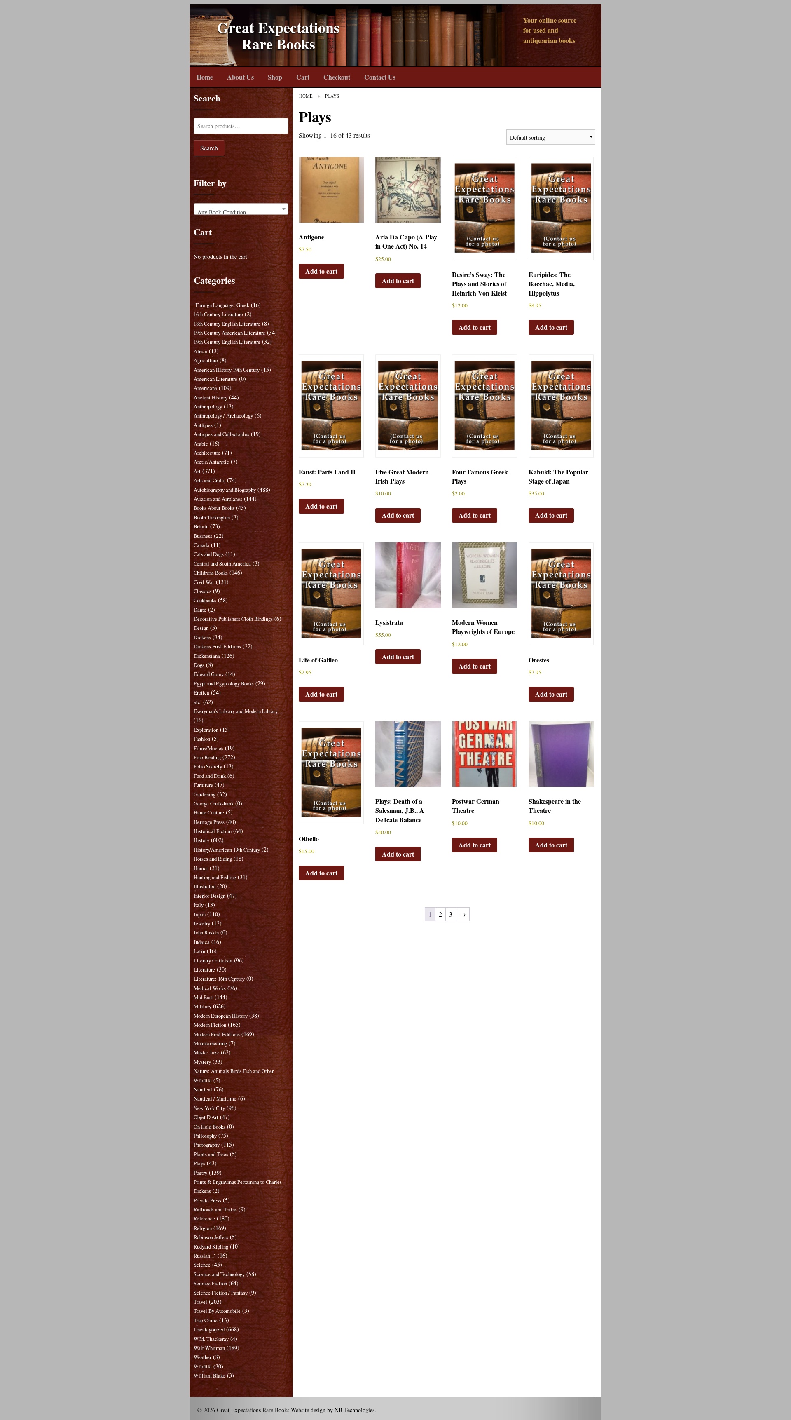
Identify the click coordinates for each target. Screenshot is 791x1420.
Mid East (203, 997)
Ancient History (210, 397)
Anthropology (208, 406)
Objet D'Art (206, 1117)
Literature (204, 969)
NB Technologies (354, 1410)
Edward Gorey (209, 674)
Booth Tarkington (212, 517)
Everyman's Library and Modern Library (236, 711)
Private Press (207, 1200)
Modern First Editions (217, 1034)
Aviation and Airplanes (218, 498)
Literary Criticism (213, 960)
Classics (202, 591)
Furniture (203, 785)
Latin (199, 951)
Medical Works (210, 988)
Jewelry (202, 923)
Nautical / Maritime (215, 1098)
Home (205, 77)
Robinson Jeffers (211, 1237)
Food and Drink (210, 775)
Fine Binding (207, 757)
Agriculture (206, 360)
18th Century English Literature (227, 323)
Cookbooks (205, 600)
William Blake (209, 1375)
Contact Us (380, 77)
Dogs (199, 665)
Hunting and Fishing (215, 877)
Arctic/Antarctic (211, 461)
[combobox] (241, 209)
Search (209, 147)
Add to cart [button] (321, 271)
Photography (207, 1144)
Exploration (206, 729)
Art (197, 471)
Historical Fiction (213, 831)
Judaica (202, 942)
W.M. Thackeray (211, 1339)
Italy (199, 904)
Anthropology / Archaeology (223, 415)
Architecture (207, 452)
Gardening (204, 794)
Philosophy (205, 1135)
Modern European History (221, 1015)
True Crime (206, 1320)
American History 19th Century (227, 369)
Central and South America (222, 563)
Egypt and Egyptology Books (224, 683)
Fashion (202, 738)
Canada (201, 545)
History (201, 840)
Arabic (201, 443)
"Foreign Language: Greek (221, 305)
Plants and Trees (211, 1154)
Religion (203, 1228)
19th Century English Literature (227, 341)
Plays (199, 1163)
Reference (204, 1218)
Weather (202, 1357)
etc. (197, 702)
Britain (201, 526)
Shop (275, 77)
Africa (200, 351)
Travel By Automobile (217, 1310)
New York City (209, 1108)
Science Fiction (210, 1283)
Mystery (202, 1062)
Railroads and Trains (215, 1209)
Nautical (203, 1089)
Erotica (201, 692)
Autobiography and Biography (225, 489)
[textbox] (241, 212)
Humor (201, 868)
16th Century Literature (218, 314)
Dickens (202, 637)
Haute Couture (209, 812)
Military (202, 1006)
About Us (240, 77)
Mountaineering (210, 1043)
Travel (200, 1301)
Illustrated (204, 886)
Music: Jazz (206, 1052)
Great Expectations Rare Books (278, 35)
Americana (205, 388)
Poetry (200, 1172)
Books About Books (214, 508)
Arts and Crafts (209, 480)
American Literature (215, 379)
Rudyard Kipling (211, 1246)
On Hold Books (209, 1126)
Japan (200, 914)
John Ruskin (206, 932)
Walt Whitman (209, 1348)
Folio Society (208, 766)
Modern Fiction (210, 1024)
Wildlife (203, 1366)
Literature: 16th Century (219, 978)
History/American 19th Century (227, 849)
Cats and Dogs (209, 554)
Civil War (204, 582)
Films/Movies (208, 748)
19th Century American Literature (229, 332)
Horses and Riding (213, 858)
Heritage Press (209, 822)
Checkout (336, 77)
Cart (302, 77)
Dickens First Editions (217, 646)
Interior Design (209, 895)
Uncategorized (209, 1329)
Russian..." (205, 1255)
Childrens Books (211, 572)
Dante (200, 609)
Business (203, 536)
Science (202, 1264)
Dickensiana (207, 656)
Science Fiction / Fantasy (221, 1292)
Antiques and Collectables (221, 434)
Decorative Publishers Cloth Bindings (233, 618)
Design (201, 627)
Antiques (203, 425)
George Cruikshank (214, 803)
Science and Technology (219, 1274)
